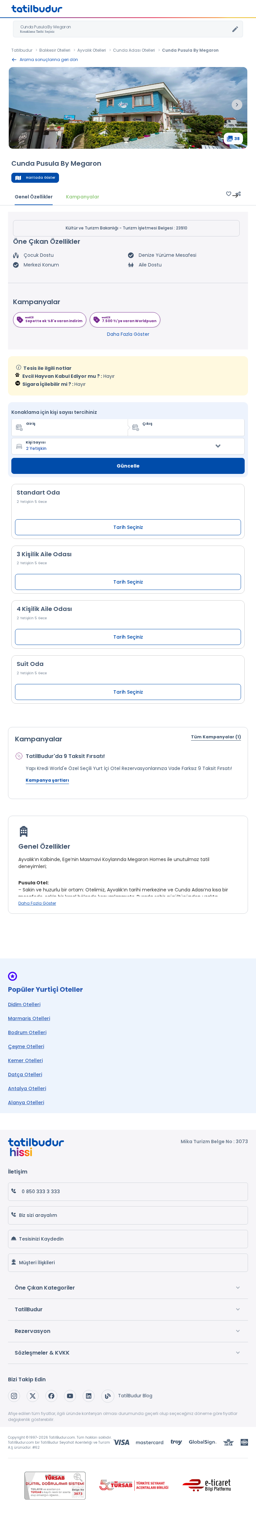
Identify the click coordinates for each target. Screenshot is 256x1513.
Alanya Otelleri (26, 1102)
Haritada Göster (40, 177)
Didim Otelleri (24, 1004)
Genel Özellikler (34, 196)
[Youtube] (70, 1396)
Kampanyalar (82, 196)
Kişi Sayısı (36, 442)
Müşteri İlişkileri (37, 1262)
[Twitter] (33, 1396)
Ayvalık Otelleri (91, 50)
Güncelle (128, 466)
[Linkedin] (89, 1396)
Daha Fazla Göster (128, 334)
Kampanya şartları (47, 780)
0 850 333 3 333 (41, 1191)
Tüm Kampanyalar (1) (216, 737)
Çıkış (147, 423)
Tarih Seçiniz (128, 527)
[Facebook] (51, 1396)
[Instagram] (14, 1396)
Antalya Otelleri (27, 1088)
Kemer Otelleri (25, 1060)
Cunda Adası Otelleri (134, 50)
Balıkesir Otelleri (54, 50)
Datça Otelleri (25, 1074)
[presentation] (237, 104)
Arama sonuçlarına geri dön (49, 59)
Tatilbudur (21, 50)
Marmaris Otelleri (29, 1018)
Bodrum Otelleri (27, 1032)
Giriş (30, 423)
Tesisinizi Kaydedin (41, 1239)
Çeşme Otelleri (26, 1046)
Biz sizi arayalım (38, 1215)
